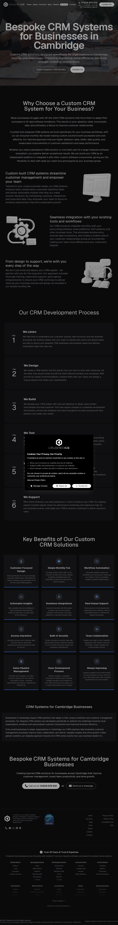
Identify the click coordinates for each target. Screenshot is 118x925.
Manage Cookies (40, 486)
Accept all (82, 486)
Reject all (63, 486)
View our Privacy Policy (36, 480)
